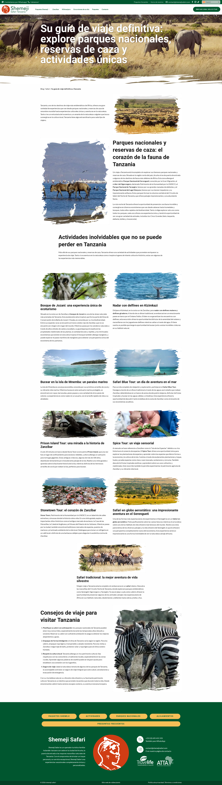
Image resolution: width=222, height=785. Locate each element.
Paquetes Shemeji (41, 9)
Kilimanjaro (66, 9)
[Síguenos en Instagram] (195, 2)
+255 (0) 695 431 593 (154, 738)
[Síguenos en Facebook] (192, 2)
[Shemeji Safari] (17, 9)
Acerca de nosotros (157, 2)
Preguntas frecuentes (141, 2)
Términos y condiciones (173, 782)
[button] (211, 2)
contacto (167, 751)
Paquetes (95, 9)
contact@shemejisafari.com (179, 2)
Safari (47, 89)
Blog (42, 89)
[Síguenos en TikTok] (198, 2)
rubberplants (115, 782)
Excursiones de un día (81, 9)
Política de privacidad (156, 782)
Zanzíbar (55, 9)
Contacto (105, 9)
